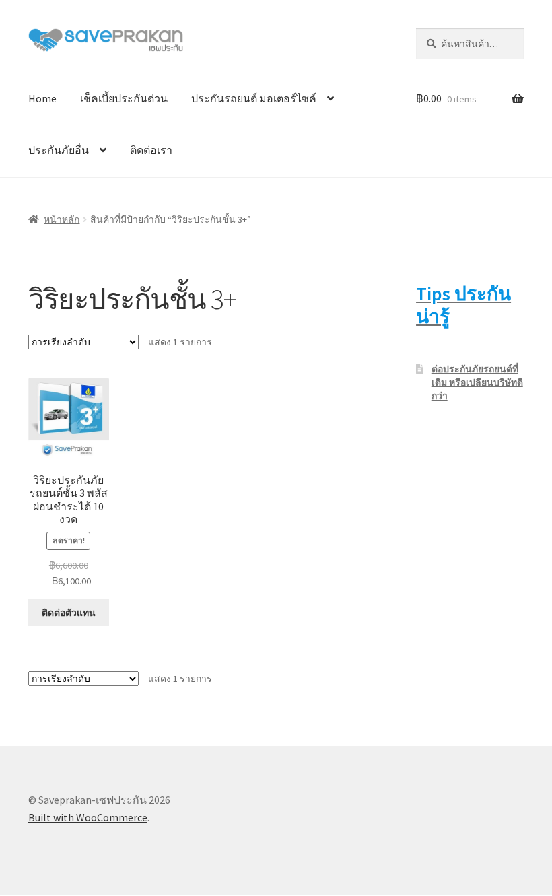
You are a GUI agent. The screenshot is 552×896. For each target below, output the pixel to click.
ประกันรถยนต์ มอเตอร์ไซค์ (253, 98)
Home (42, 98)
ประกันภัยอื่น (58, 150)
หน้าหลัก (61, 219)
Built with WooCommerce (87, 817)
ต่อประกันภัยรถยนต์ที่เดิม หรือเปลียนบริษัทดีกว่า (477, 382)
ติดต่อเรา (151, 150)
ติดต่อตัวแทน (69, 613)
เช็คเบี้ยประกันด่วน (124, 98)
